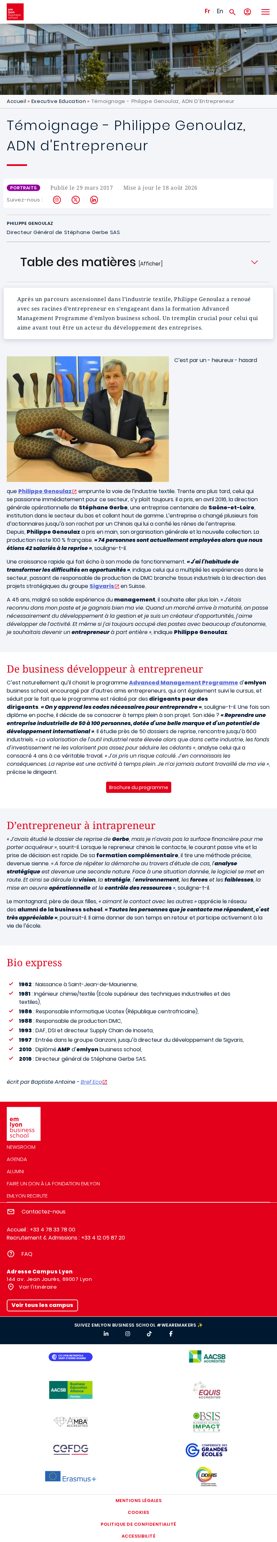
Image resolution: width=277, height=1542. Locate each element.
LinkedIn (94, 200)
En (220, 11)
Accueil (16, 101)
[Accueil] (15, 12)
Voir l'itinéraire (37, 1286)
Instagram (57, 200)
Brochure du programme (138, 787)
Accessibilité (139, 1536)
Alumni (15, 1171)
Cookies (138, 1512)
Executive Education (58, 101)
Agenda (17, 1159)
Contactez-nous (44, 1212)
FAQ (27, 1254)
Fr (207, 11)
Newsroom (21, 1146)
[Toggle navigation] (265, 11)
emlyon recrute (27, 1195)
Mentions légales (138, 1500)
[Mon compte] (247, 12)
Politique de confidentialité (138, 1524)
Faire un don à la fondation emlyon (53, 1183)
